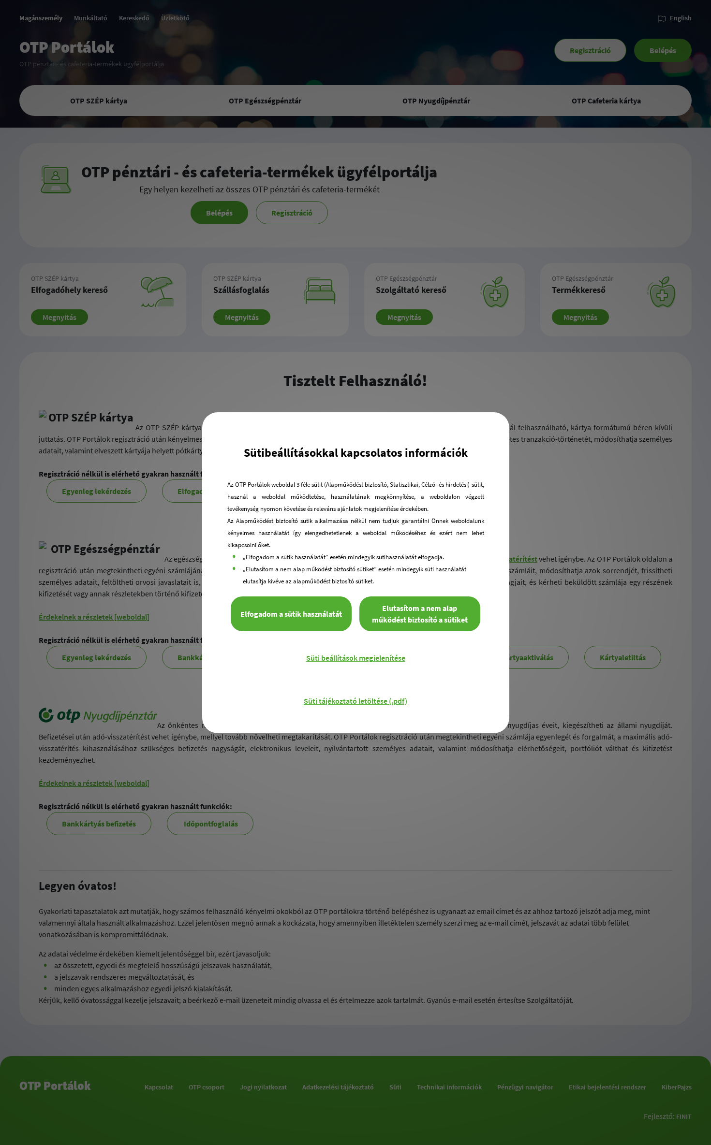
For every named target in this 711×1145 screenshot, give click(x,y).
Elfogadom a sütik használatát (291, 614)
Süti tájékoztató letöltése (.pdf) (355, 701)
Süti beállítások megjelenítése (355, 658)
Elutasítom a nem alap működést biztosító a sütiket (420, 613)
